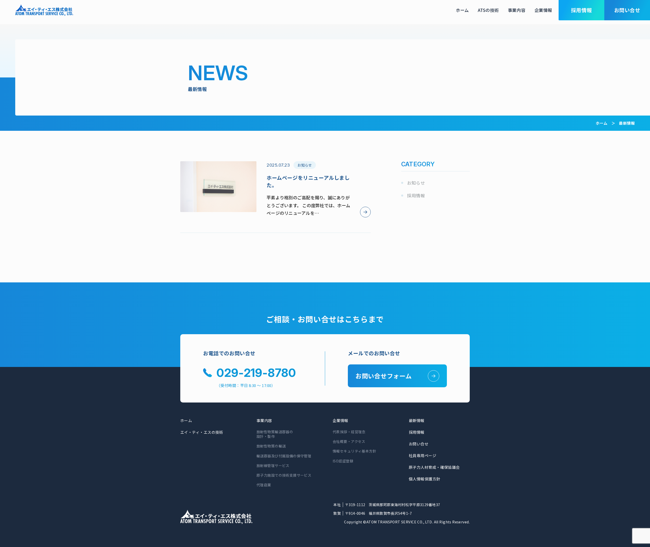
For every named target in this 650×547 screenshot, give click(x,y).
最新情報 (417, 420)
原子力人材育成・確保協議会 (434, 467)
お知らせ (416, 183)
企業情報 (543, 10)
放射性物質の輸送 (271, 445)
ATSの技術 (488, 10)
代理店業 (263, 484)
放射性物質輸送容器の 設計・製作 (274, 434)
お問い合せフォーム (383, 375)
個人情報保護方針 (424, 478)
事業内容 (517, 10)
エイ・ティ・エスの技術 (201, 432)
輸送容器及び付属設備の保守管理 (283, 455)
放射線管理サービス (272, 465)
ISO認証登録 (343, 460)
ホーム (462, 10)
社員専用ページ (422, 455)
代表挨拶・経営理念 (349, 431)
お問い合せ (418, 443)
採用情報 (416, 195)
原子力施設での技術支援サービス (283, 475)
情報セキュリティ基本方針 (354, 451)
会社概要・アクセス (349, 441)
